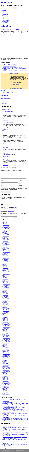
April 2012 (5, 293)
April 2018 (5, 238)
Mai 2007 (5, 361)
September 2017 (6, 244)
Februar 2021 (6, 225)
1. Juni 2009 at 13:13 (7, 147)
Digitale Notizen (6, 2)
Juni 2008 (5, 345)
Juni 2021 (5, 223)
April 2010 (5, 318)
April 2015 (5, 255)
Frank (4, 415)
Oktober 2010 (6, 311)
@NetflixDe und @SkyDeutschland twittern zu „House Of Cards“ (15, 411)
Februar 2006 (6, 379)
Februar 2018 (6, 239)
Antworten (5, 118)
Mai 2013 (5, 277)
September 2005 (6, 386)
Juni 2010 (5, 316)
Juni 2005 (5, 389)
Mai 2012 (5, 292)
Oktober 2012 (6, 286)
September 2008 (6, 341)
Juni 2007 (5, 360)
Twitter (16, 207)
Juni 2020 (5, 232)
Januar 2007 (5, 366)
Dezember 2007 (6, 352)
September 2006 (6, 371)
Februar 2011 (6, 306)
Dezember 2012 (6, 284)
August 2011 (6, 298)
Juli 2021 (5, 222)
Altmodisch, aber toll (17, 67)
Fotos (2, 92)
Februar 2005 (6, 394)
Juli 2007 (5, 359)
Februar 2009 (6, 335)
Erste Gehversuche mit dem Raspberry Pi (19, 418)
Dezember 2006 (6, 367)
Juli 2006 (5, 373)
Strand (11, 92)
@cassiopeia (6, 399)
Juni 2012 (5, 291)
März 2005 (5, 393)
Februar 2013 (6, 281)
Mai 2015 (5, 254)
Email (19, 183)
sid (3, 130)
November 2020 (6, 227)
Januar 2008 (5, 351)
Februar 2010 (6, 320)
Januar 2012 (5, 295)
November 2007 (6, 354)
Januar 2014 (5, 270)
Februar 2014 (6, 269)
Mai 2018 (5, 237)
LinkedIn (14, 210)
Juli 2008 (5, 344)
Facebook (15, 208)
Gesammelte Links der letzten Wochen (11, 429)
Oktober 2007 (6, 355)
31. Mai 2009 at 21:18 (8, 111)
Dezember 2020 (6, 226)
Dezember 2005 (6, 382)
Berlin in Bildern (15, 64)
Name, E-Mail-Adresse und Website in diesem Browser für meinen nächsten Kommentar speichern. (14, 189)
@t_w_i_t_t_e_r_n (7, 410)
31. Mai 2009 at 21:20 (8, 122)
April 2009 (5, 333)
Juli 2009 (5, 329)
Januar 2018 (5, 241)
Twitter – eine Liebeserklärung (16, 409)
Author (19, 180)
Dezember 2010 (6, 308)
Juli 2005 (5, 388)
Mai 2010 (5, 317)
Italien (8, 92)
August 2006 (6, 372)
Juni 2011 (5, 301)
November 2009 (6, 324)
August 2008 (6, 343)
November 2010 (6, 309)
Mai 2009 (5, 331)
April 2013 (5, 279)
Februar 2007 (6, 365)
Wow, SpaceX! (13, 402)
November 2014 (6, 259)
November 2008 (6, 339)
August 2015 (6, 253)
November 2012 (6, 285)
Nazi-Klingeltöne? (7, 426)
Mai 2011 (5, 302)
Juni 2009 (5, 330)
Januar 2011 (5, 307)
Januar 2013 (5, 282)
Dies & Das (3, 90)
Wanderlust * (13, 66)
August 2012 (6, 288)
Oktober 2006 (6, 370)
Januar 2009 (5, 336)
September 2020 (6, 230)
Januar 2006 (5, 381)
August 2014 (6, 261)
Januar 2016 (5, 249)
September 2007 (6, 356)
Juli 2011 (5, 300)
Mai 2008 (5, 346)
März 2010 (5, 319)
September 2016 (6, 245)
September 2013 (6, 274)
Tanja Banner (10, 29)
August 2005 (6, 387)
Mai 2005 (5, 390)
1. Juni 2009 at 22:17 (7, 156)
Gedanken (5, 92)
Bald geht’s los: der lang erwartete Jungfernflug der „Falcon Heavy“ (14, 405)
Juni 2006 (5, 374)
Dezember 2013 (6, 271)
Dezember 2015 (6, 250)
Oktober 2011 (6, 297)
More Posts (12, 84)
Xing (8, 210)
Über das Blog (6, 13)
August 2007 (6, 357)
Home (4, 10)
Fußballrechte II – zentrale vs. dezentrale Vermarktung (14, 439)
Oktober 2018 (6, 236)
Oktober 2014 (6, 260)
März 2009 (5, 334)
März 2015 (5, 257)
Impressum (5, 14)
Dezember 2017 (6, 242)
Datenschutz (5, 15)
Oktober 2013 (6, 273)
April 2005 (5, 392)
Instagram (11, 211)
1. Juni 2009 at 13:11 (7, 133)
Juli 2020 (5, 231)
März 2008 (5, 349)
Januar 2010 (5, 322)
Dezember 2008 (6, 338)
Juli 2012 (5, 290)
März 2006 (5, 378)
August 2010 (6, 313)
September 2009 (6, 327)
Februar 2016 (6, 248)
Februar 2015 (6, 258)
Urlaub (14, 92)
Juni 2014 (5, 264)
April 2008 (5, 347)
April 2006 (5, 377)
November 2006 (6, 368)
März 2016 (5, 247)
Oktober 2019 (6, 233)
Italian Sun (6, 26)
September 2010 (6, 312)
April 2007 (5, 362)
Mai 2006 (5, 376)
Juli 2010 (5, 314)
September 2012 (6, 287)
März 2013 (5, 280)
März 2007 (5, 363)
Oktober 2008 (6, 340)
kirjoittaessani (6, 109)
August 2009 (6, 328)
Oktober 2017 (6, 243)
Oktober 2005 (6, 384)
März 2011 (5, 304)
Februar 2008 (6, 350)
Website (17, 84)
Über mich (5, 11)
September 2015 (6, 252)
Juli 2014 (5, 263)
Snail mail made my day (8, 430)
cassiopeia (5, 120)
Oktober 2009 (6, 325)
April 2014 (5, 266)
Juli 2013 (5, 275)
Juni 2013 (5, 276)
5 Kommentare (17, 29)
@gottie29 (5, 413)
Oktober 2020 (6, 228)
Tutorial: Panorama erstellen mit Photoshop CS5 (13, 427)
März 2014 (5, 268)
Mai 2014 (5, 265)
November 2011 (6, 296)
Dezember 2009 (6, 323)
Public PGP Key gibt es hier (6, 214)
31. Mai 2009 (3, 29)
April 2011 (5, 303)
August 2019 (6, 234)
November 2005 (6, 383)
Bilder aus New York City (20, 70)
